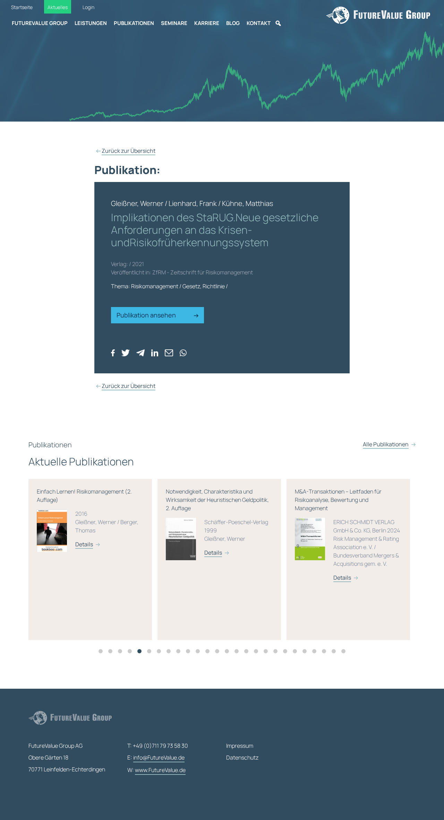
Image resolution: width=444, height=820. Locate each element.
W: (156, 770)
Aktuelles (58, 7)
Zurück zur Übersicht (128, 151)
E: (156, 757)
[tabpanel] (92, 559)
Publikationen (134, 23)
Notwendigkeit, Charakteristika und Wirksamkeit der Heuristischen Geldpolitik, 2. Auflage (217, 522)
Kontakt (259, 23)
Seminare (174, 23)
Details (84, 544)
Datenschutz (242, 757)
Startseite (22, 7)
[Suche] (278, 23)
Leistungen (91, 23)
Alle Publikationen (386, 444)
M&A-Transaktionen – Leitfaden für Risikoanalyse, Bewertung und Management (347, 534)
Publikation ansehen (147, 315)
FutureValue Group (40, 23)
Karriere (206, 23)
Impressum (239, 745)
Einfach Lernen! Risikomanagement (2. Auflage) (87, 518)
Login (88, 7)
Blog (233, 23)
